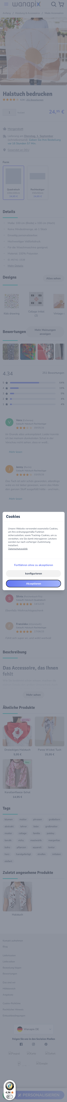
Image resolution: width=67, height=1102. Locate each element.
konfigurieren (33, 573)
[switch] (9, 1097)
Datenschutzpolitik (18, 548)
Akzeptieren (33, 583)
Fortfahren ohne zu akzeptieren (33, 565)
